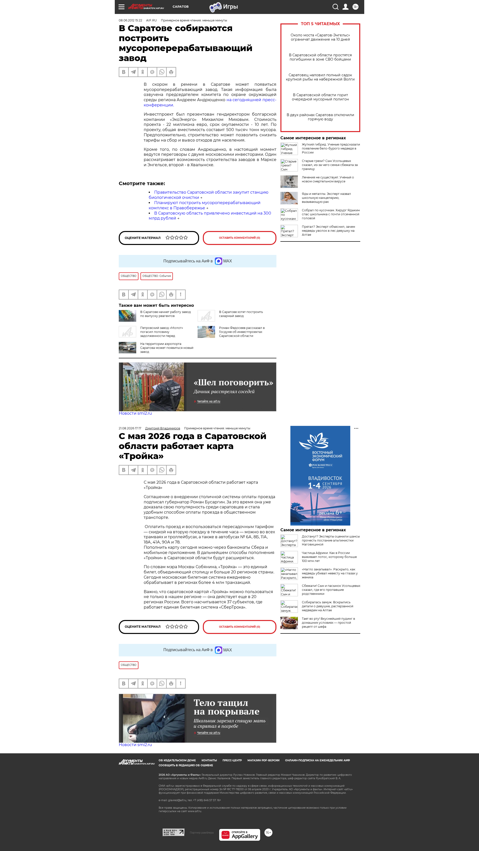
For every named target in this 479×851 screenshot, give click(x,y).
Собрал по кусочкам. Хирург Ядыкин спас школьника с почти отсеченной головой (331, 214)
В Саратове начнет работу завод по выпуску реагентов (165, 314)
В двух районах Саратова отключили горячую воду (320, 117)
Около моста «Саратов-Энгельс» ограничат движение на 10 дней (320, 37)
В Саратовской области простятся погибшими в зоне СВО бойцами (320, 57)
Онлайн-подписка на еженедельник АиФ (317, 760)
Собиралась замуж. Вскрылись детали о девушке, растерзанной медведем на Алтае (327, 606)
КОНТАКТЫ (209, 760)
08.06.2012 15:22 (130, 20)
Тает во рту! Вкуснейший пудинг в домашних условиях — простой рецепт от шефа (328, 622)
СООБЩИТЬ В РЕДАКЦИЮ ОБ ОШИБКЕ (186, 765)
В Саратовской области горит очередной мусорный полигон (320, 97)
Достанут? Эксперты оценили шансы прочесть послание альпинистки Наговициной (331, 540)
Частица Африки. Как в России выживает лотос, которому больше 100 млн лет (329, 557)
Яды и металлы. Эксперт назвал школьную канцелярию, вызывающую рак (326, 198)
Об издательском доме (177, 760)
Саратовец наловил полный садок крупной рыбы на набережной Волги (320, 77)
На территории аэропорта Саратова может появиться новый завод (166, 348)
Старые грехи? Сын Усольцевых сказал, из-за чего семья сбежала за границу (330, 165)
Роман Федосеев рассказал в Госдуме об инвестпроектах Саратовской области (242, 332)
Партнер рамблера (202, 832)
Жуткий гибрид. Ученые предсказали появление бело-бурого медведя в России (331, 148)
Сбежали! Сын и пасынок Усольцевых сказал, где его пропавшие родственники (331, 590)
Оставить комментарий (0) (239, 237)
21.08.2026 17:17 (130, 428)
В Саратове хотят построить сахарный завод (241, 314)
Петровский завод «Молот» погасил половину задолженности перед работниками (151, 334)
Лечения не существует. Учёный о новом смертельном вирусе (328, 179)
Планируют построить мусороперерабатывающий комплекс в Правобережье (204, 205)
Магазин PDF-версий (263, 760)
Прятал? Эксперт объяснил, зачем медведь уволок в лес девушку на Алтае (328, 230)
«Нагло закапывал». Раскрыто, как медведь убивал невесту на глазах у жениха (330, 573)
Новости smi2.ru (135, 413)
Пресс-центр (232, 760)
